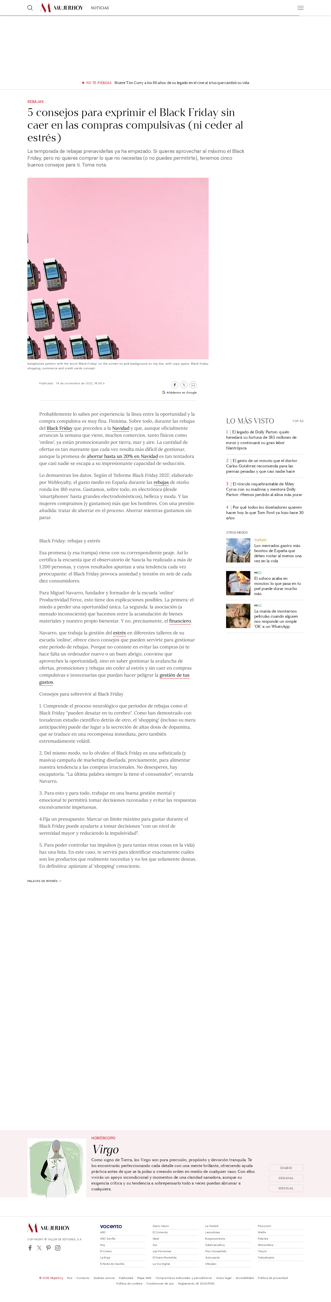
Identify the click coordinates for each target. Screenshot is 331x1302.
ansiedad (128, 573)
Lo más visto (250, 421)
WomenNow (266, 1245)
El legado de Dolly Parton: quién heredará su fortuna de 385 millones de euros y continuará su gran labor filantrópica (261, 440)
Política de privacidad (273, 1278)
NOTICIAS (100, 8)
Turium (262, 1251)
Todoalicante (266, 1257)
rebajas (161, 482)
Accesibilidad (245, 1278)
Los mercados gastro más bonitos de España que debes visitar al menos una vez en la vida (278, 553)
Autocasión (212, 1257)
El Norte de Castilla (112, 1264)
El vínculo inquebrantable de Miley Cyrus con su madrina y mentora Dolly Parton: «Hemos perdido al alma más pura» (264, 489)
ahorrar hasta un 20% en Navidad (122, 456)
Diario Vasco (161, 1226)
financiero (180, 620)
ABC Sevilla (107, 1238)
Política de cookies (129, 1283)
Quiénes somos (104, 1278)
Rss (69, 1278)
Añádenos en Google (181, 392)
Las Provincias (162, 1251)
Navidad (120, 428)
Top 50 (298, 421)
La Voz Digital (161, 1264)
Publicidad (126, 1278)
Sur (155, 1245)
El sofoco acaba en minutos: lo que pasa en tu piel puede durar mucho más (277, 586)
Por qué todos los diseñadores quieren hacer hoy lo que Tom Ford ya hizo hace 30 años (265, 513)
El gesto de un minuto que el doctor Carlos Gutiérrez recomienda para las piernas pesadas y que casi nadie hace (261, 466)
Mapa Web (144, 1278)
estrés (119, 632)
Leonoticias (212, 1232)
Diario (286, 1168)
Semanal (286, 1178)
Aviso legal (223, 1278)
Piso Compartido (216, 1251)
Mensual (286, 1188)
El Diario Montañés (165, 1257)
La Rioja (105, 1257)
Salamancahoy (215, 1245)
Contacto (82, 1278)
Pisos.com (264, 1226)
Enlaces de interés (42, 881)
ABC (103, 1232)
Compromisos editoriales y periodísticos (184, 1278)
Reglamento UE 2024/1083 (196, 1283)
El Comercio (160, 1232)
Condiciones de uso (160, 1283)
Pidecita (263, 1238)
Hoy (102, 1245)
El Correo (105, 1251)
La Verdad (211, 1226)
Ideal (156, 1238)
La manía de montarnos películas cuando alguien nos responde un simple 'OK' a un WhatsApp (276, 619)
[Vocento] (111, 1226)
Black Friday (59, 428)
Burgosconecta (215, 1238)
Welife (262, 1232)
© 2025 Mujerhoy (51, 1278)
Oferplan (210, 1264)
